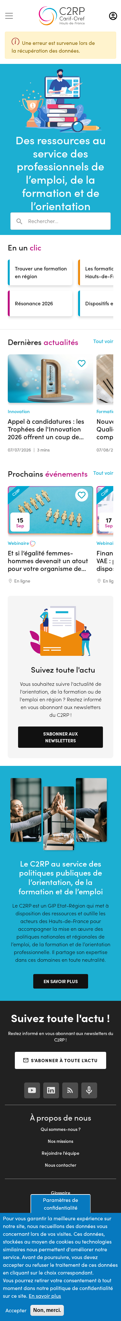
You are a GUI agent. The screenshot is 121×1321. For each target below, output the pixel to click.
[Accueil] (61, 16)
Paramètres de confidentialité (60, 1203)
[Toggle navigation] (9, 15)
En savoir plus (61, 981)
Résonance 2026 (34, 303)
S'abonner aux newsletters (60, 737)
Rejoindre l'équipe (60, 1153)
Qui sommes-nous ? (61, 1129)
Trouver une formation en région (41, 272)
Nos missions (60, 1141)
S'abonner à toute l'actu (64, 1060)
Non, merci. (47, 1310)
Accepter (15, 1310)
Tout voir (103, 341)
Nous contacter (60, 1165)
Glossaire (60, 1193)
